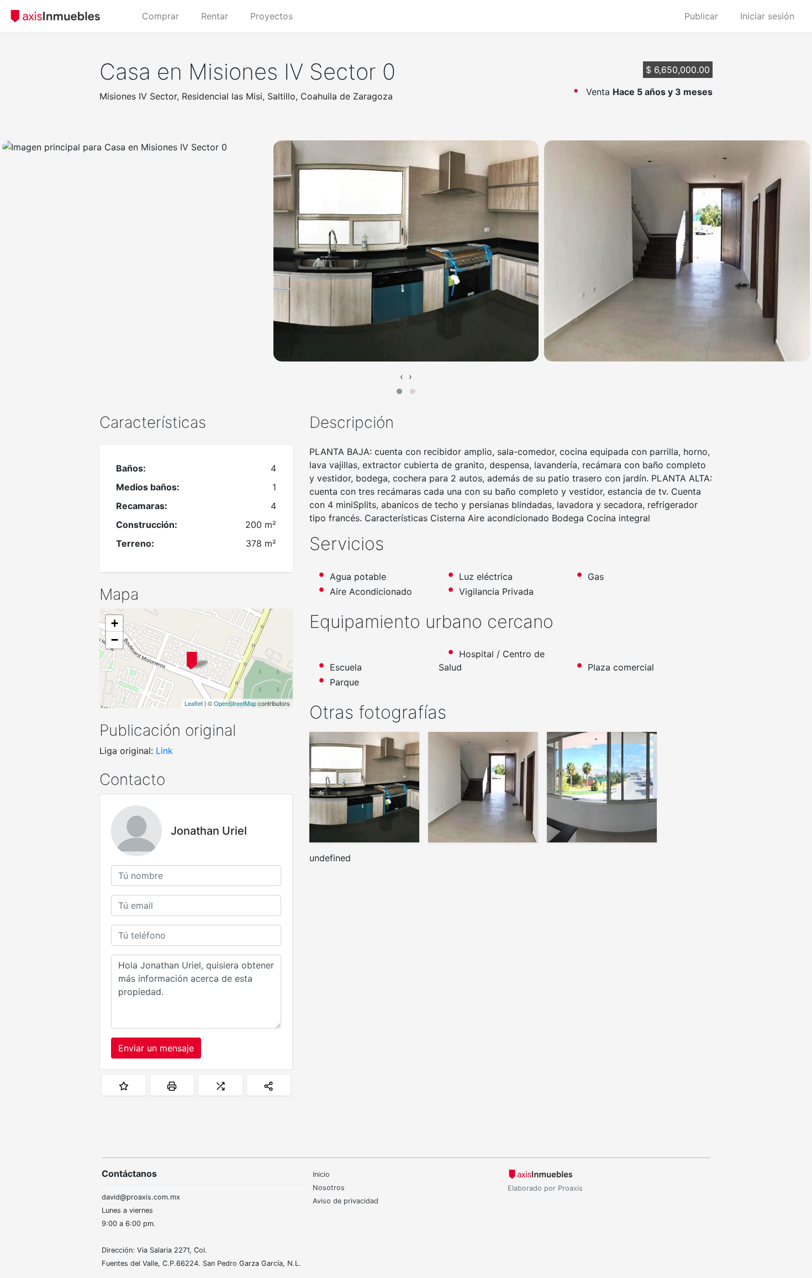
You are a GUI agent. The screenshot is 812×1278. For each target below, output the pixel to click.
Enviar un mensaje (156, 1048)
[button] (399, 391)
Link (164, 750)
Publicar (701, 16)
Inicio (321, 1174)
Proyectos (271, 16)
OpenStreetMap (235, 703)
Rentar (214, 16)
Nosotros (329, 1187)
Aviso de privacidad (345, 1201)
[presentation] (401, 376)
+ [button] (114, 623)
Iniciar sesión (767, 16)
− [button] (114, 640)
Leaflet (193, 703)
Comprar (160, 16)
